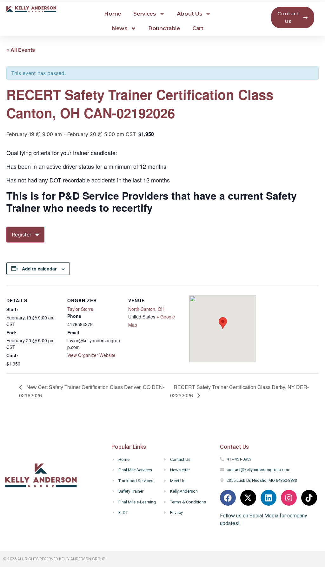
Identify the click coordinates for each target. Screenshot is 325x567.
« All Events (20, 49)
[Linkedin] (268, 498)
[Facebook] (228, 498)
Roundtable (164, 28)
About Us (189, 13)
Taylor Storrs (80, 309)
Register (21, 234)
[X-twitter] (248, 498)
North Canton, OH (146, 309)
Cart (197, 28)
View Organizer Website (91, 355)
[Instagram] (289, 498)
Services (144, 13)
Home (112, 13)
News (120, 28)
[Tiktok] (309, 498)
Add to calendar (39, 268)
